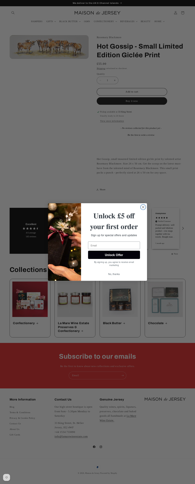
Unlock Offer (114, 255)
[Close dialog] (143, 207)
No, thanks (114, 274)
